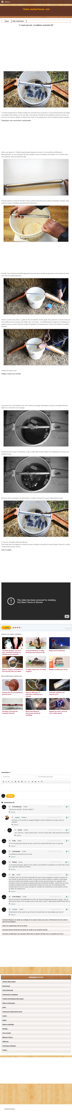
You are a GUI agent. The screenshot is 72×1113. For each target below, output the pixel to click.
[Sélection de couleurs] (29, 782)
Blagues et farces (7, 1037)
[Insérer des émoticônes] (25, 782)
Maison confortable (8, 1024)
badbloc (17, 817)
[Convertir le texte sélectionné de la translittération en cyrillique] (38, 782)
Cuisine (4, 1016)
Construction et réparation (10, 994)
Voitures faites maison (9, 982)
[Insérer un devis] (35, 782)
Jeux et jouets (6, 1033)
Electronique (6, 986)
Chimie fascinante (7, 990)
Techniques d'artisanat (9, 1046)
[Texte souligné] (9, 782)
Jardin (4, 1007)
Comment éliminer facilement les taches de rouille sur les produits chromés (24, 930)
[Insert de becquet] (41, 782)
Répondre (13, 812)
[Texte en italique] (6, 782)
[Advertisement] (36, 40)
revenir (7, 627)
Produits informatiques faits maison (13, 999)
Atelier (4, 1020)
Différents (5, 1041)
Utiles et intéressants (8, 1003)
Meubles (5, 1029)
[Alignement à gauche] (15, 782)
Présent (4, 1050)
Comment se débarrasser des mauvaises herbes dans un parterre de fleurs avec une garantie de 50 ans (32, 934)
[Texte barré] (12, 782)
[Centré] (18, 782)
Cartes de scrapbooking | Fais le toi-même (14, 926)
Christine (14, 909)
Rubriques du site (36, 977)
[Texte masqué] (32, 782)
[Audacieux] (3, 782)
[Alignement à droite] (21, 782)
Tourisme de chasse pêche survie (12, 1011)
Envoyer (10, 796)
